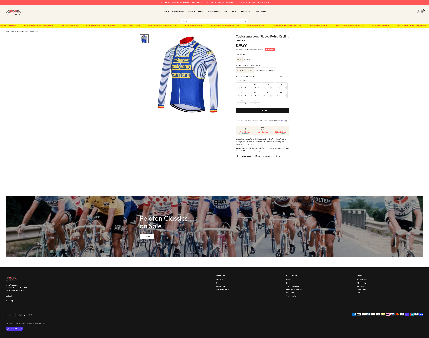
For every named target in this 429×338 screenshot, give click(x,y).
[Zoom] (224, 39)
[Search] (245, 21)
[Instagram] (13, 300)
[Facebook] (8, 300)
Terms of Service (363, 286)
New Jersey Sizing (58, 26)
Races (200, 11)
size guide (258, 148)
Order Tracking (260, 11)
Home (7, 31)
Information (245, 11)
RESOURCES (291, 275)
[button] (147, 236)
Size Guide (269, 49)
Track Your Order (292, 286)
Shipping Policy (362, 289)
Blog (225, 11)
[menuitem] (166, 11)
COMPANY (220, 275)
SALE (234, 11)
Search (288, 280)
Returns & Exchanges (294, 289)
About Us (219, 280)
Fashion (190, 11)
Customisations (292, 296)
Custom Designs (178, 11)
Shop (165, 11)
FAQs (358, 293)
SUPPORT (361, 275)
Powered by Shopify (39, 323)
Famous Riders (213, 11)
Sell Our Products (222, 289)
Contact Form (221, 286)
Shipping (246, 49)
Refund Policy (362, 280)
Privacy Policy (362, 283)
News (218, 283)
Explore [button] (9, 295)
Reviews (289, 283)
